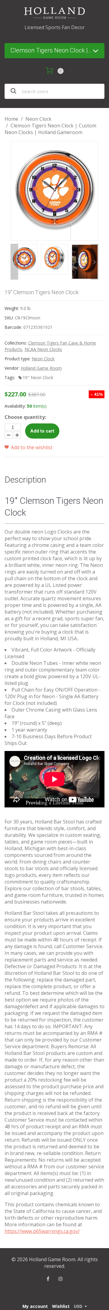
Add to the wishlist (31, 447)
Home (11, 119)
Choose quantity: (25, 417)
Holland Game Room (41, 368)
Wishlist (61, 1306)
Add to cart (42, 431)
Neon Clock (38, 119)
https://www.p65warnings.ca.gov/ (42, 1231)
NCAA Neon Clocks (43, 349)
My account (35, 1306)
